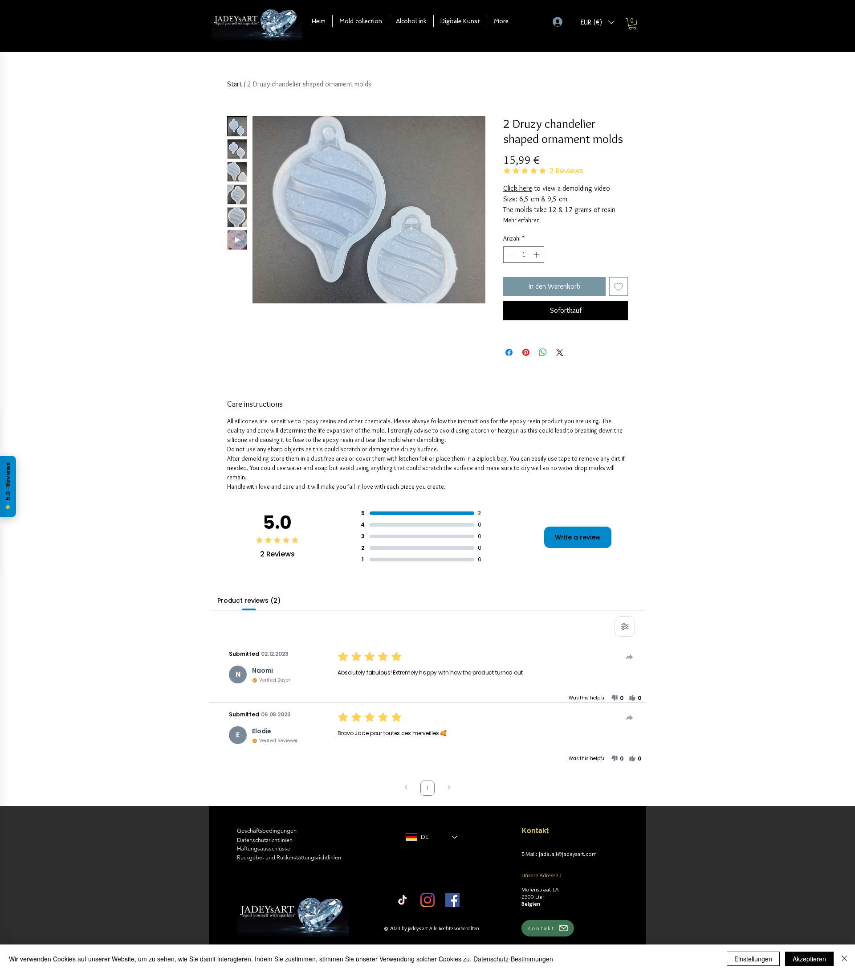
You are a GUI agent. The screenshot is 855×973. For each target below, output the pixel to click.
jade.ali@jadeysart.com (568, 853)
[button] (361, 21)
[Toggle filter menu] (625, 626)
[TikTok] (402, 900)
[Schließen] (844, 959)
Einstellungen (753, 958)
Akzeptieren (809, 958)
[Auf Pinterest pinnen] (526, 352)
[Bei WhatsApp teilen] (542, 352)
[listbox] (597, 22)
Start (234, 84)
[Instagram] (427, 900)
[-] (561, 21)
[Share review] (629, 657)
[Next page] (449, 788)
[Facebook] (452, 900)
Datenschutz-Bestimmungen (513, 958)
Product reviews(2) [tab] (248, 600)
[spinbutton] (524, 254)
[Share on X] (559, 352)
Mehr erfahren (521, 220)
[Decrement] (510, 254)
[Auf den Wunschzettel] (618, 286)
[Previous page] (406, 788)
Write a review (578, 537)
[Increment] (537, 254)
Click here (517, 188)
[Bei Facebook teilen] (509, 352)
